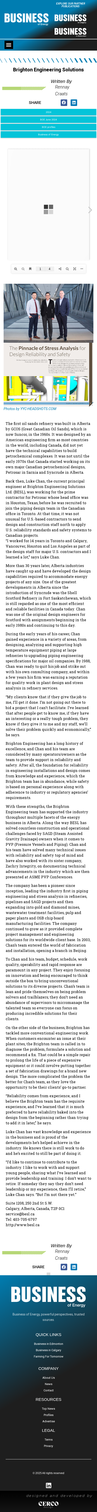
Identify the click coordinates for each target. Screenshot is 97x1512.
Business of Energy (48, 134)
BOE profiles (48, 127)
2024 (48, 112)
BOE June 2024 (48, 119)
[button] (9, 45)
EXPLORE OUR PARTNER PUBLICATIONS (70, 5)
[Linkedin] (49, 1485)
